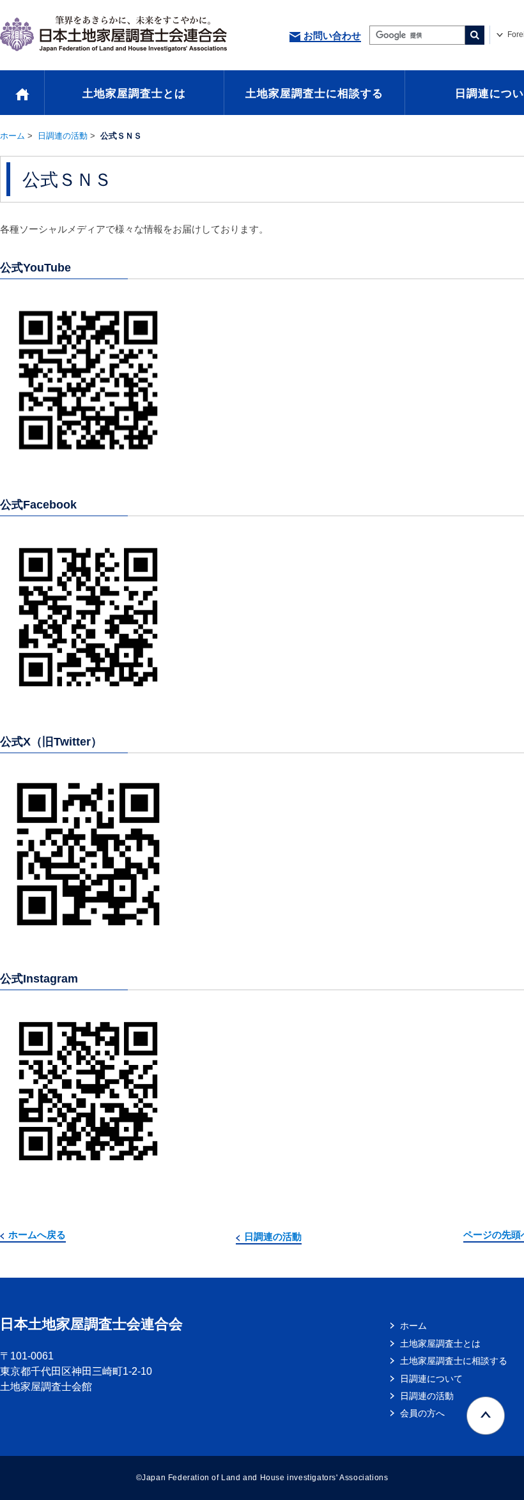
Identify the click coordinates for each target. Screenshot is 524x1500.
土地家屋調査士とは (134, 94)
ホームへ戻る (37, 1234)
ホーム (12, 136)
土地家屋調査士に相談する (314, 94)
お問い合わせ (332, 35)
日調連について (431, 1379)
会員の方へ (422, 1413)
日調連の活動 (63, 136)
